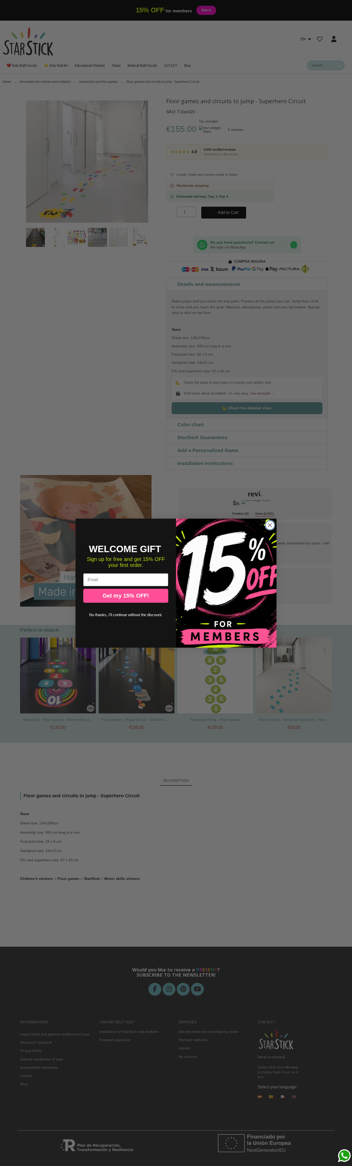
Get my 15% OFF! (126, 595)
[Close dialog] (269, 525)
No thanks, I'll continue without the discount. (125, 615)
